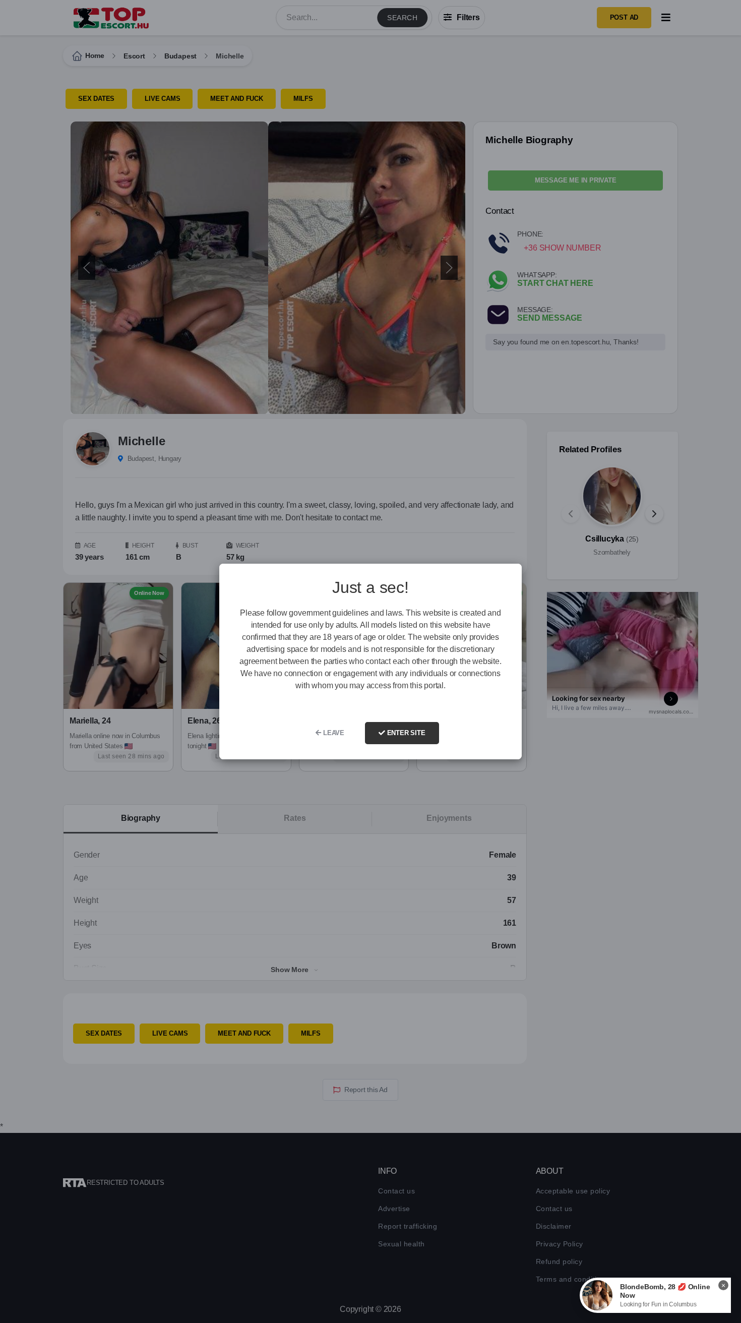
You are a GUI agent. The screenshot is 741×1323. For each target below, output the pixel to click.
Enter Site (405, 733)
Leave (332, 733)
